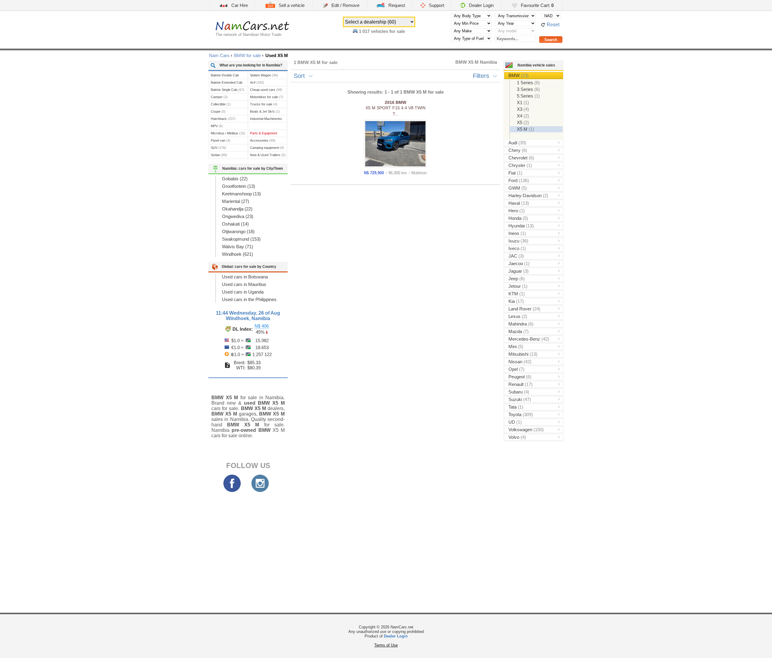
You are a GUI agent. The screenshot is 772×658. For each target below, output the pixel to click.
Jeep (516, 278)
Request (396, 5)
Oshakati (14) (235, 223)
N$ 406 (262, 326)
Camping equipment (267, 147)
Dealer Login (481, 5)
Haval (518, 203)
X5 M (525, 129)
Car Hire (239, 5)
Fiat (515, 172)
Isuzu (518, 240)
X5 (523, 122)
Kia (516, 301)
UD (515, 422)
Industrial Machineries (266, 119)
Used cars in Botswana (245, 276)
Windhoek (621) (237, 254)
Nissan (519, 361)
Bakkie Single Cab (227, 89)
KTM (516, 293)
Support (436, 5)
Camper (219, 97)
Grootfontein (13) (238, 186)
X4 (523, 115)
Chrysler (520, 165)
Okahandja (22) (237, 208)
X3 (523, 109)
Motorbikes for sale (266, 97)
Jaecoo (519, 263)
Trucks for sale (263, 104)
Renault (520, 384)
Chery (517, 150)
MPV (217, 126)
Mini (515, 346)
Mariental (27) (235, 201)
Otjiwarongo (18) (238, 231)
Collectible (221, 104)
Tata (515, 406)
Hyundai (521, 225)
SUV (218, 147)
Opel (516, 369)
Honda (518, 218)
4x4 (257, 82)
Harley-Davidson (528, 195)
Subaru (518, 391)
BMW (518, 75)
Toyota (520, 414)
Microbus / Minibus (228, 133)
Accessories (262, 140)
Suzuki (519, 399)
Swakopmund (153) (241, 239)
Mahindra (520, 323)
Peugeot (519, 376)
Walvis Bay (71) (237, 246)
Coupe (218, 111)
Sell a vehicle (291, 5)
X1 (523, 102)
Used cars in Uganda (243, 291)
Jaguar (518, 271)
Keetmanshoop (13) (241, 193)
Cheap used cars (266, 89)
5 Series (528, 95)
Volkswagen (526, 429)
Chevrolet (521, 157)
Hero (516, 210)
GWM (517, 188)
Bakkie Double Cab (225, 76)
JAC (516, 255)
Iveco (517, 248)
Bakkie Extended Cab (226, 83)
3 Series (528, 89)
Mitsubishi (522, 354)
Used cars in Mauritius (244, 284)
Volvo (517, 437)
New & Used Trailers (268, 155)
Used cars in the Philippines (249, 299)
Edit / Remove (344, 5)
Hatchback (223, 118)
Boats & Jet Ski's (265, 111)
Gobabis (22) (235, 178)
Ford (518, 180)
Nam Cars (219, 55)
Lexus (517, 316)
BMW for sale (247, 55)
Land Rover (524, 308)
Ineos (517, 233)
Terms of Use (386, 645)
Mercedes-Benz (528, 339)
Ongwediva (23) (237, 216)
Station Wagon (264, 75)
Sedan (219, 155)
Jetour (517, 286)
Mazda (518, 331)
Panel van (220, 140)
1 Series (528, 82)
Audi (517, 142)
